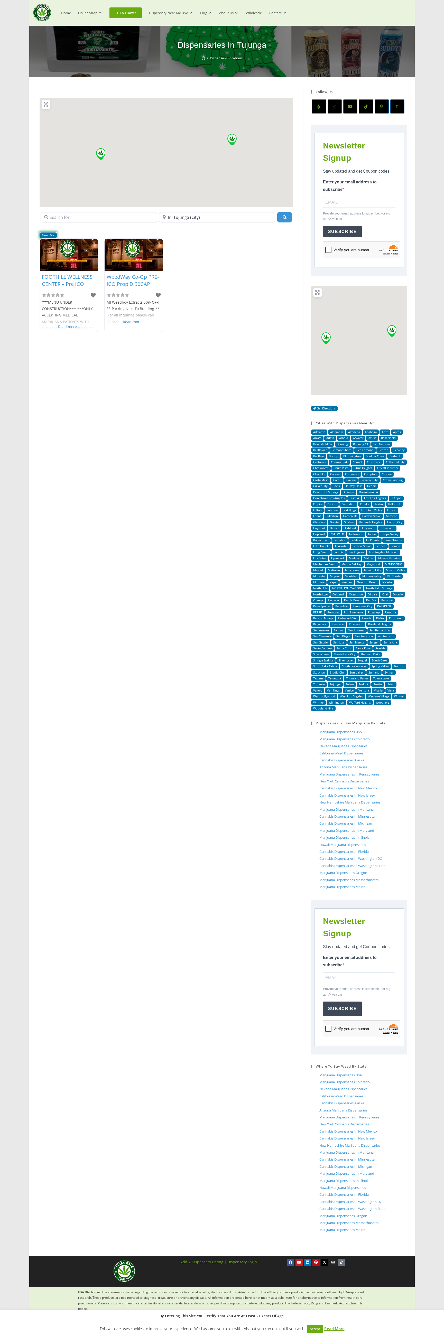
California (319, 462)
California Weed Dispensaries (341, 753)
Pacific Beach (352, 600)
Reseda (366, 618)
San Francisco (364, 636)
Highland (350, 528)
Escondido (348, 504)
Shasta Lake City (344, 654)
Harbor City (394, 522)
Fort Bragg (349, 510)
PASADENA (384, 606)
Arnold (343, 438)
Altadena (354, 432)
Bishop (333, 456)
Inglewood (356, 534)
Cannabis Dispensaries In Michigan (345, 823)
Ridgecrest (320, 624)
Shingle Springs (323, 660)
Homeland (387, 528)
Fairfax (378, 504)
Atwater (358, 438)
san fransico (386, 636)
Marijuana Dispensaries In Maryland (346, 830)
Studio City (337, 672)
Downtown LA (368, 492)
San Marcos (357, 642)
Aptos (397, 432)
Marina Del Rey (351, 564)
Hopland (319, 534)
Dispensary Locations (226, 58)
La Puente (373, 540)
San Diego (343, 636)
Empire (317, 504)
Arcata (317, 438)
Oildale (372, 594)
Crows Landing (393, 480)
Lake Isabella (321, 546)
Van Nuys (333, 690)
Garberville (350, 516)
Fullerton (332, 516)
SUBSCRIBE (342, 231)
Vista (390, 690)
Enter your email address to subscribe (350, 186)
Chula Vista (341, 468)
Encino (331, 504)
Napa (332, 582)
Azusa (372, 438)
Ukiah (390, 684)
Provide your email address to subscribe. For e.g (356, 216)
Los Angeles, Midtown (383, 552)
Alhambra (336, 432)
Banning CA (360, 444)
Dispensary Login (242, 1261)
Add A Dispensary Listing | (203, 1261)
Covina (351, 480)
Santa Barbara (322, 648)
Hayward (319, 528)
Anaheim (371, 432)
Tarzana (318, 678)
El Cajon (396, 498)
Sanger (373, 642)
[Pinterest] (382, 106)
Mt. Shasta (394, 576)
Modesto (319, 576)
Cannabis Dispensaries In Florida (344, 851)
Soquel (362, 660)
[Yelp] (319, 106)
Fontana (332, 510)
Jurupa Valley (389, 534)
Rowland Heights (379, 624)
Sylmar (389, 672)
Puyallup (374, 612)
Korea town (321, 540)
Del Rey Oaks (353, 486)
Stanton (399, 666)
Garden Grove (371, 516)
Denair (371, 486)
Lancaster (341, 546)
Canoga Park (339, 462)
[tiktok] (366, 106)
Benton (383, 450)
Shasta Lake (321, 654)
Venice (349, 690)
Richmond (396, 618)
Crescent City (369, 480)
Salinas (338, 630)
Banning (342, 444)
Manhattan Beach (325, 564)
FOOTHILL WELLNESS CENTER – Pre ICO (67, 280)
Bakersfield (388, 438)
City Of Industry (387, 468)
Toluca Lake (381, 678)
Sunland (374, 672)
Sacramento (321, 630)
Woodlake (382, 702)
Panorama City (362, 606)
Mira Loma (352, 570)
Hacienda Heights (370, 522)
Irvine (372, 534)
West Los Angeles (351, 696)
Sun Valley (357, 672)
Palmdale (341, 606)
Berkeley (399, 450)
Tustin (378, 684)
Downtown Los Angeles (329, 498)
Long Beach (321, 552)
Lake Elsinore (393, 540)
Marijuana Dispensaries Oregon (343, 872)
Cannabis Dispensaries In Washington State (352, 865)
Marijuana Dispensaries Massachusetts (348, 879)
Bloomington (352, 456)
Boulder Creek (375, 456)
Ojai (385, 594)
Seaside (380, 648)
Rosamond (356, 624)
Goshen (349, 522)
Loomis (338, 552)
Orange (318, 600)
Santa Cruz (344, 648)
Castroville (374, 462)
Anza (385, 432)
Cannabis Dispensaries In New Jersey (347, 795)
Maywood (373, 564)
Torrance (319, 684)
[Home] (203, 58)
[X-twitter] (324, 1262)
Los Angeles (356, 552)
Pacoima (387, 600)
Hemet (334, 528)
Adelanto (319, 432)
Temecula (334, 678)
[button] (100, 154)
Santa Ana (390, 642)
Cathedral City (395, 462)
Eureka (364, 504)
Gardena (391, 516)
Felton (317, 510)
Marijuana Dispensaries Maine (342, 886)
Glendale (319, 522)
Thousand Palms (357, 678)
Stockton (319, 672)
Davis (336, 486)
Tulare (350, 684)
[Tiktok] (341, 1262)
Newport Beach (367, 582)
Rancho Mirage (323, 618)
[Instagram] (335, 106)
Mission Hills (372, 570)
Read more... (69, 326)
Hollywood (368, 528)
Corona (387, 474)
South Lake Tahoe (325, 666)
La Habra (339, 540)
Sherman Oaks (370, 654)
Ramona (390, 612)
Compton (370, 474)
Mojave (335, 576)
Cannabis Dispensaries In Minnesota (347, 816)
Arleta (330, 438)
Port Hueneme (353, 612)
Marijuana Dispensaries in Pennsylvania (349, 774)
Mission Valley (395, 570)
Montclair (351, 576)
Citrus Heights (363, 468)
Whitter (399, 696)
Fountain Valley (371, 510)
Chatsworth (321, 468)
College (335, 474)
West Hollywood (324, 696)
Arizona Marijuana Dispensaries (343, 767)
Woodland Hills (323, 708)
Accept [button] (315, 1328)
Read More (334, 1328)
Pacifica (371, 600)
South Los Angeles (354, 666)
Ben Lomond (365, 450)
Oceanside (356, 594)
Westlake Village (378, 696)
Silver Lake (345, 660)
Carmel (357, 462)
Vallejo (317, 690)
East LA (354, 498)
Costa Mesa (320, 480)
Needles (346, 582)
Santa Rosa (363, 648)
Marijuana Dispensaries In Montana (346, 809)
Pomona (333, 612)
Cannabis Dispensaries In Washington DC (350, 858)
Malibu (368, 558)
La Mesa (355, 540)
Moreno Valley (372, 576)
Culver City (320, 486)
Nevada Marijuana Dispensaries (343, 746)
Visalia (378, 690)
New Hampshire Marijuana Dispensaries (349, 802)
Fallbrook (394, 504)
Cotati (337, 480)
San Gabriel (320, 642)
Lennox (381, 546)
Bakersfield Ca (322, 444)
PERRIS (317, 612)
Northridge (320, 594)
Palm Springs (321, 606)
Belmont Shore (341, 450)
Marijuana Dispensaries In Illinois (344, 837)
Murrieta (319, 582)
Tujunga (335, 684)
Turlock (363, 684)
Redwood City (347, 618)
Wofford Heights (360, 702)
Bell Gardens (381, 444)
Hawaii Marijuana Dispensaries (342, 844)
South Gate (379, 660)
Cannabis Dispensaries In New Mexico (348, 788)
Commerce (352, 474)
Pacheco (333, 600)
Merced (318, 570)
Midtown (334, 570)
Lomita (395, 546)
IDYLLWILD (337, 534)
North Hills (320, 588)
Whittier (318, 702)
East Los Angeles (375, 498)
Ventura (363, 690)
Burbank (395, 456)
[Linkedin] (307, 1262)
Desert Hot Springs (325, 492)
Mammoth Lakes (389, 558)
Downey (348, 492)
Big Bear (318, 456)
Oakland (338, 594)
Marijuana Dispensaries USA (340, 732)
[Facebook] (290, 1262)
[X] (397, 106)
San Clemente (322, 636)
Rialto (380, 618)
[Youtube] (350, 106)
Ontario (398, 594)
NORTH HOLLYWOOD (346, 588)
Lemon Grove (362, 546)
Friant (317, 516)
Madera (354, 558)
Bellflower (320, 450)
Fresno (391, 510)
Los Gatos (319, 558)
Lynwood (337, 558)
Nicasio (387, 582)
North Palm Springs (379, 588)
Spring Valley (380, 666)
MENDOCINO (393, 564)
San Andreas (356, 630)
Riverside (338, 624)
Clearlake (319, 474)
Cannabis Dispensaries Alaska (341, 760)
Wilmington (336, 702)
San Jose (338, 642)
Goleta (334, 522)
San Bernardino (379, 630)
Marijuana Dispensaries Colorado (344, 739)
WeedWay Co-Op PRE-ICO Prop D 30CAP (133, 280)
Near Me (48, 235)
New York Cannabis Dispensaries (344, 781)
